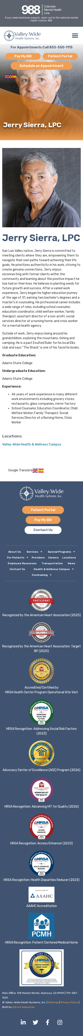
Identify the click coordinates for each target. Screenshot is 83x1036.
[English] (8, 76)
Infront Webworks (23, 1007)
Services (32, 551)
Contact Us (17, 569)
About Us (14, 551)
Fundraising (40, 574)
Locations (69, 557)
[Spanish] (14, 76)
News (71, 563)
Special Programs (59, 551)
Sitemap (53, 1002)
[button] (75, 36)
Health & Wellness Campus (52, 569)
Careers (53, 557)
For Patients (15, 557)
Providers (38, 557)
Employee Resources (22, 563)
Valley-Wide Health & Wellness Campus (31, 444)
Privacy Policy (69, 1002)
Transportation (52, 563)
